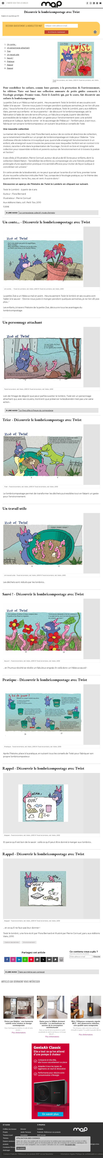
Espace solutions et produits (9, 1142)
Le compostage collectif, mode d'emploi (37, 213)
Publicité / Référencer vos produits (49, 1132)
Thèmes (5, 1138)
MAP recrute (41, 1135)
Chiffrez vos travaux (9, 1129)
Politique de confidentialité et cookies (89, 1154)
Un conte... (11, 44)
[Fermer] (95, 32)
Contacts (40, 1129)
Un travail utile (13, 55)
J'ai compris (21, 1148)
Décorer (23, 1129)
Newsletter (49, 1154)
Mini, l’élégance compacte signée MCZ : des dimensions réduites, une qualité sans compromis (85, 1023)
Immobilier (24, 1135)
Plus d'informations (19, 1033)
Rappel (10, 65)
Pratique (10, 61)
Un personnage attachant (18, 48)
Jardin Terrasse (25, 1132)
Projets (5, 1132)
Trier (9, 51)
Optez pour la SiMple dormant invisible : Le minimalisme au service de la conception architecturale (52, 1024)
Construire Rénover (9, 1147)
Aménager (6, 1150)
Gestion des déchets (12, 942)
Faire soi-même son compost (32, 972)
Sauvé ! (10, 58)
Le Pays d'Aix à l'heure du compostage (36, 410)
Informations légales (68, 1154)
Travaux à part (8, 1135)
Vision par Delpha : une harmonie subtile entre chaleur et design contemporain (18, 1023)
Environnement (29, 942)
